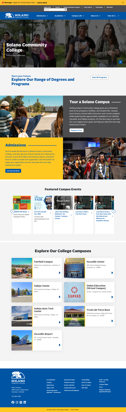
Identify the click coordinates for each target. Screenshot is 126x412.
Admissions (50, 385)
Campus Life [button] (77, 16)
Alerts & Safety (86, 382)
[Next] (113, 211)
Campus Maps (103, 384)
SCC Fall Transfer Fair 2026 (40, 213)
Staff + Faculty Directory (103, 381)
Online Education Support (72, 7)
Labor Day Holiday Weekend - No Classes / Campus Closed (61, 215)
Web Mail (110, 7)
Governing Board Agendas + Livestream (54, 391)
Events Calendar (69, 385)
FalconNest (99, 7)
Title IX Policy (75, 410)
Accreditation (51, 380)
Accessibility (85, 380)
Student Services (69, 382)
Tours (101, 387)
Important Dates (69, 380)
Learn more (42, 2)
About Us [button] (95, 16)
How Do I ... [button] (112, 16)
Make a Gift (50, 388)
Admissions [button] (41, 16)
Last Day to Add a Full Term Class (82, 213)
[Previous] (12, 211)
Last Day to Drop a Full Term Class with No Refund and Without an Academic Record (103, 216)
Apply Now (47, 7)
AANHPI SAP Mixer (20, 212)
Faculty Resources (70, 388)
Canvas (57, 7)
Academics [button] (59, 16)
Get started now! (13, 171)
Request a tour (76, 130)
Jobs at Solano (86, 385)
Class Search (88, 7)
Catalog (49, 382)
